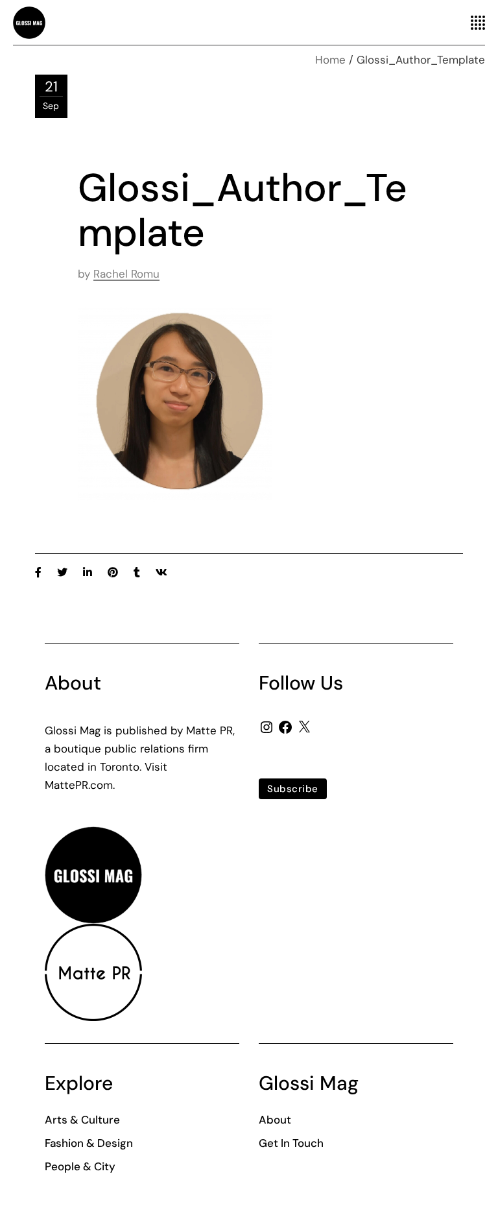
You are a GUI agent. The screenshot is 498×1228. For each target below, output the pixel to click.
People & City (80, 1166)
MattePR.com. (80, 785)
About (275, 1120)
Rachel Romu (126, 274)
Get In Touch (291, 1143)
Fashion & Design (89, 1143)
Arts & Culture (82, 1120)
